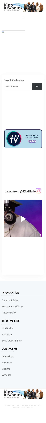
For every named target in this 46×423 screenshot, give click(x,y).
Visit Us (6, 368)
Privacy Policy (9, 312)
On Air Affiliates (10, 300)
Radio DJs (7, 334)
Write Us (6, 375)
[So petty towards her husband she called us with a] (23, 219)
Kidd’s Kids (7, 328)
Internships (8, 356)
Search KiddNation (14, 80)
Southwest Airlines (12, 340)
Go (37, 86)
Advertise (7, 362)
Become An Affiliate (12, 306)
